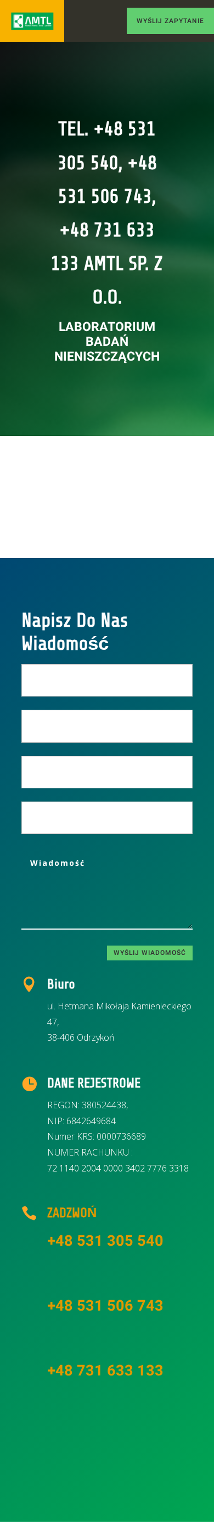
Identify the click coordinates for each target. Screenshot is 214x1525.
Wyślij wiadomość (150, 953)
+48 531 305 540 (105, 1241)
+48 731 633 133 (105, 1371)
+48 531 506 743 (105, 1306)
